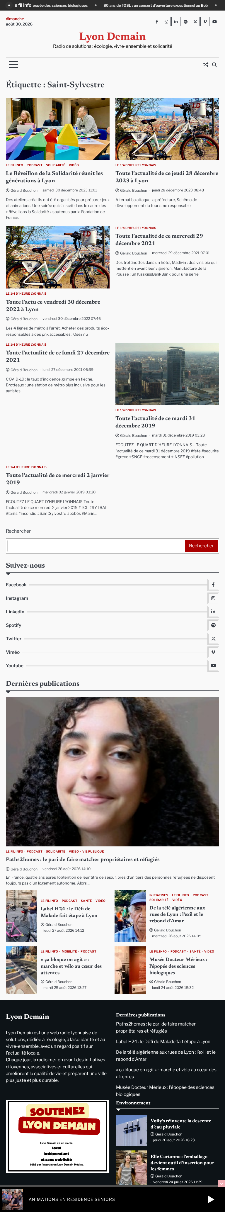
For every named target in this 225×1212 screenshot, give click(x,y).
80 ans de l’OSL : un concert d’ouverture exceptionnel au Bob (72, 5)
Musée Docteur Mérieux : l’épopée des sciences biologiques (178, 966)
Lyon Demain (112, 37)
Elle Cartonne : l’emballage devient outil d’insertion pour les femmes (182, 1163)
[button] (211, 1199)
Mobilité (69, 951)
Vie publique (93, 851)
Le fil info (14, 165)
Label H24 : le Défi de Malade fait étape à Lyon (163, 1041)
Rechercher (18, 531)
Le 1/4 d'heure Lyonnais (135, 165)
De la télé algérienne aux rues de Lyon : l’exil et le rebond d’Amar (177, 915)
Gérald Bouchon (24, 190)
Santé (86, 900)
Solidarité (55, 165)
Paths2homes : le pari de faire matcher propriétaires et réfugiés (83, 860)
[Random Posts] (205, 64)
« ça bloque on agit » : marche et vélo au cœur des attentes (71, 966)
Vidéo (74, 165)
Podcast (34, 165)
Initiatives (158, 895)
